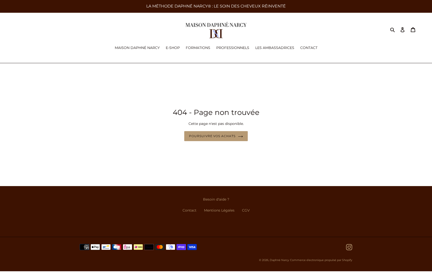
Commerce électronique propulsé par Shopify (321, 260)
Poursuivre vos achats (212, 136)
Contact (189, 210)
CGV (246, 210)
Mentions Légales (219, 210)
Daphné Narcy (279, 260)
